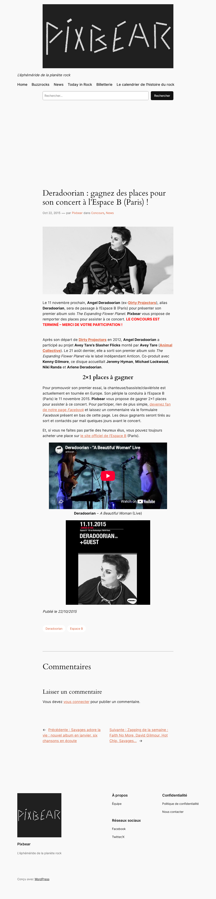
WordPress (42, 879)
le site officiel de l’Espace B (103, 436)
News (110, 213)
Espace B (76, 628)
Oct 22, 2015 (52, 213)
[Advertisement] (108, 138)
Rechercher (162, 95)
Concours (97, 213)
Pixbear (77, 213)
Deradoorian (54, 628)
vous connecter (76, 702)
